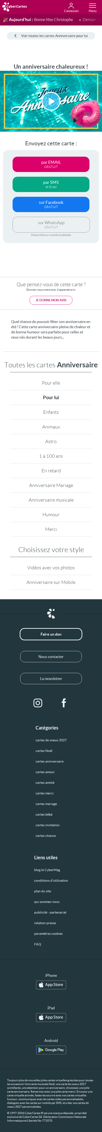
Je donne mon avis (51, 300)
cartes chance (46, 836)
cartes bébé (44, 814)
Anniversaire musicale (51, 500)
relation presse (45, 923)
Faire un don (51, 634)
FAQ (37, 944)
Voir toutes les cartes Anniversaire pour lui (54, 36)
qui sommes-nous (47, 902)
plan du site (42, 891)
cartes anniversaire (50, 761)
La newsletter (51, 678)
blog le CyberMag (47, 870)
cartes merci (45, 793)
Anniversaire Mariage (51, 485)
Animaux (51, 426)
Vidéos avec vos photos (51, 567)
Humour (51, 514)
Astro (51, 441)
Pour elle (51, 383)
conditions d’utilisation (51, 880)
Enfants (51, 412)
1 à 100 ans (51, 456)
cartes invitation (48, 825)
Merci (51, 529)
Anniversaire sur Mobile (51, 582)
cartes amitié (45, 782)
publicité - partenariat (50, 912)
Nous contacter (51, 656)
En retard (51, 470)
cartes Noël (44, 751)
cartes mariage (46, 804)
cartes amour (45, 772)
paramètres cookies (48, 933)
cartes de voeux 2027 (51, 740)
